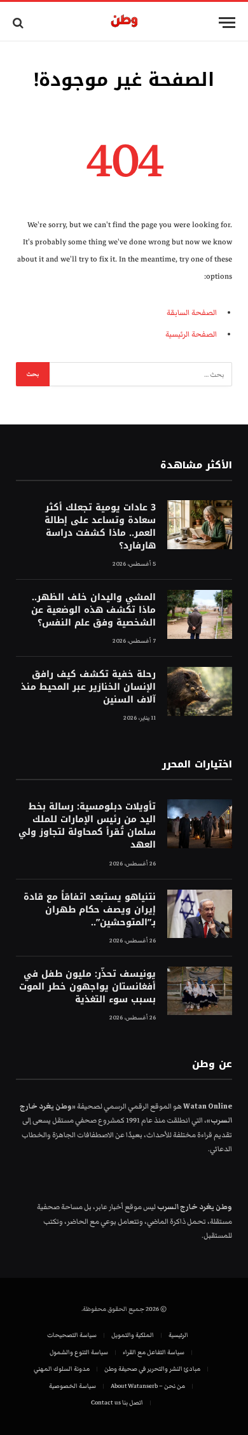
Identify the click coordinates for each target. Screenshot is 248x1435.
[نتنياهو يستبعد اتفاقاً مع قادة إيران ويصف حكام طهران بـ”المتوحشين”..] (199, 914)
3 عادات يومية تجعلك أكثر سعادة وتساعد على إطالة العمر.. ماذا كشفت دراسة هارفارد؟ (100, 526)
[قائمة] (227, 22)
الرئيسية (178, 1335)
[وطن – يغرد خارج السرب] (124, 22)
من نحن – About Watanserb (148, 1386)
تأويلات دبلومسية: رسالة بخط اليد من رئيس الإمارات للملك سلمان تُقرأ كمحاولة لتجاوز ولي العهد (87, 825)
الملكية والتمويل (132, 1335)
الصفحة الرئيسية (191, 334)
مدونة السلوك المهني (62, 1369)
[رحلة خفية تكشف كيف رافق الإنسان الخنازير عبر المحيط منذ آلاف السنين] (199, 691)
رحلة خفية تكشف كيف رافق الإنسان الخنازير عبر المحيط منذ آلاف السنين (88, 687)
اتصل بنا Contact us (117, 1402)
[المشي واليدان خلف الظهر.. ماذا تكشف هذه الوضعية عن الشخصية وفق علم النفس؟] (199, 614)
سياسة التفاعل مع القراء (153, 1352)
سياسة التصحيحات (72, 1335)
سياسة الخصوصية (72, 1386)
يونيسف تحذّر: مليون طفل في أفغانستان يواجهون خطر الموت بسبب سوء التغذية (87, 986)
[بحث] (19, 22)
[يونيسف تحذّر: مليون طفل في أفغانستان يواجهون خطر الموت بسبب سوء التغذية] (199, 991)
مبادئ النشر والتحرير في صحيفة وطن (152, 1369)
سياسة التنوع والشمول (79, 1352)
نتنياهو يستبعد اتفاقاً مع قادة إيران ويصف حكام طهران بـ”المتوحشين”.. (90, 909)
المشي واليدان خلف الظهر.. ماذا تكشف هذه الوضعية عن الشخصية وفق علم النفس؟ (93, 610)
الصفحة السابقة (192, 313)
